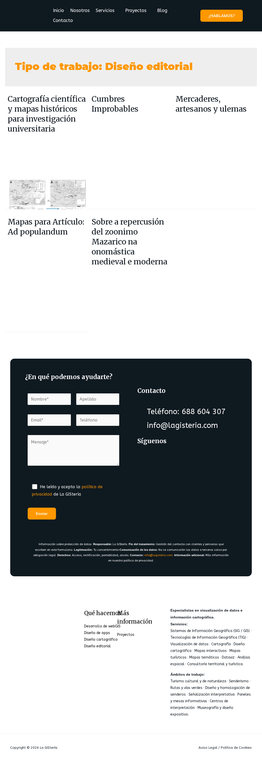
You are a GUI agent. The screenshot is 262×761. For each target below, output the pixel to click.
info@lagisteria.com (158, 555)
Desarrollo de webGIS (102, 626)
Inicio (58, 10)
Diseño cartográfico (101, 639)
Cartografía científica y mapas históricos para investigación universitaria (47, 114)
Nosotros (80, 10)
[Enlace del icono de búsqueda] (250, 15)
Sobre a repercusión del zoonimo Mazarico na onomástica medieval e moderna (129, 241)
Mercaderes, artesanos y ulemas (211, 104)
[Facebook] (146, 457)
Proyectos (135, 10)
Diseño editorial (97, 646)
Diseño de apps (97, 633)
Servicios (105, 10)
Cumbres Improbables (115, 104)
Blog (162, 10)
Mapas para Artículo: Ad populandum (46, 227)
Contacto (63, 20)
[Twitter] (167, 457)
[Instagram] (187, 457)
